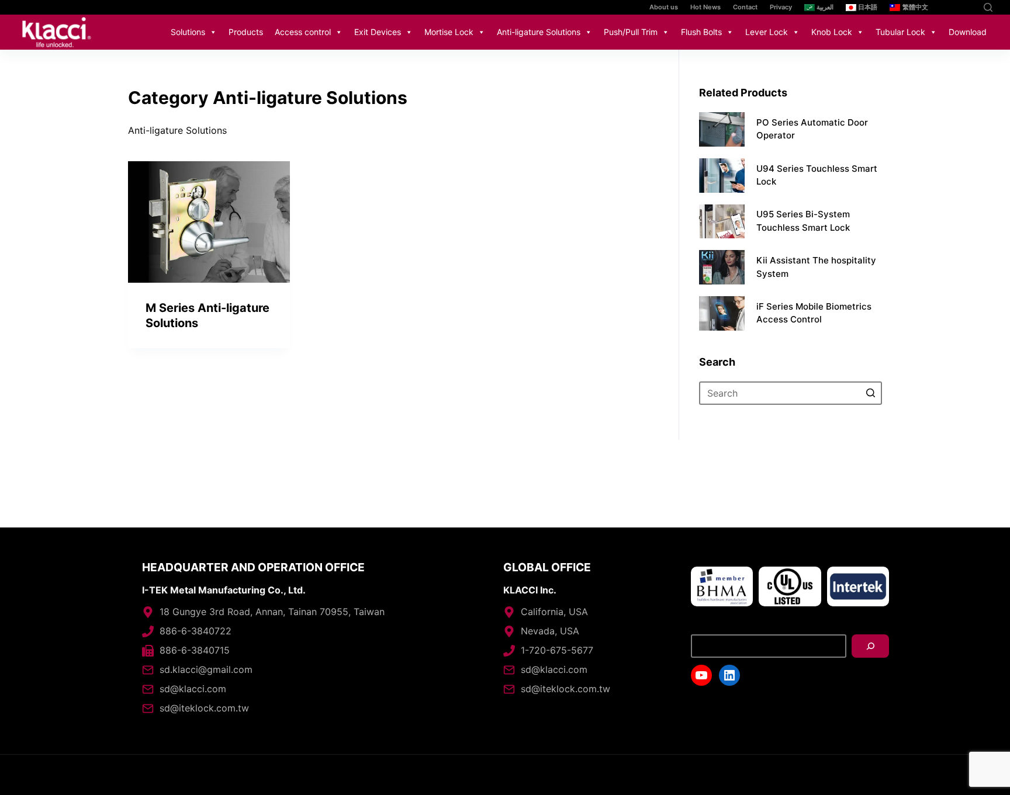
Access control (303, 32)
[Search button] (870, 393)
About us (663, 7)
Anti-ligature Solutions (538, 32)
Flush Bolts (701, 32)
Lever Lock (766, 32)
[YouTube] (950, 7)
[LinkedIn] (967, 7)
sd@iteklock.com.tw (204, 708)
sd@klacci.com (193, 689)
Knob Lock (831, 32)
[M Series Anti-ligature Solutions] (209, 222)
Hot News (705, 7)
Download (968, 32)
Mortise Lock (448, 32)
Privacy (781, 7)
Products (246, 32)
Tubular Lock (900, 32)
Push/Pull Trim (631, 32)
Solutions (188, 32)
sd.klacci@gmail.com (206, 669)
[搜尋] (870, 646)
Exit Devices (377, 32)
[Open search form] (988, 7)
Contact (745, 7)
